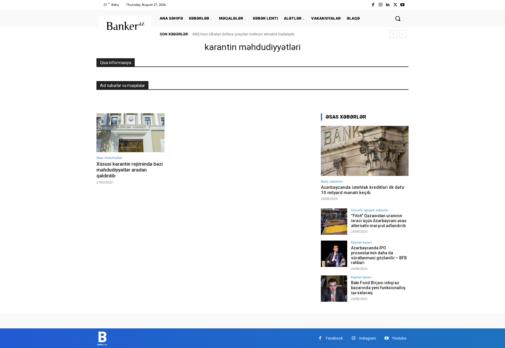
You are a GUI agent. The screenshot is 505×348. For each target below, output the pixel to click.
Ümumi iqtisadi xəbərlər (369, 210)
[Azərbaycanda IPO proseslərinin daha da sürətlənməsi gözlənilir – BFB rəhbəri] (334, 254)
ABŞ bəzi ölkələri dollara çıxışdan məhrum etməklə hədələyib (243, 34)
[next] (402, 34)
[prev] (393, 34)
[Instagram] (380, 4)
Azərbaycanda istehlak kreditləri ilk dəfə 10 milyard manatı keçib (362, 190)
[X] (395, 4)
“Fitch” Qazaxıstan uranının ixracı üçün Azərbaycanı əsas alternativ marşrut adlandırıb (379, 220)
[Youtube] (402, 4)
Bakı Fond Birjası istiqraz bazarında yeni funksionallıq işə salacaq (378, 287)
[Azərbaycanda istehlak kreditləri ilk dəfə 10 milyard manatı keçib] (365, 151)
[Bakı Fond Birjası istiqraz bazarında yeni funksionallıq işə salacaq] (334, 288)
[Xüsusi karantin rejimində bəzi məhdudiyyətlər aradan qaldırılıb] (130, 132)
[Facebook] (373, 4)
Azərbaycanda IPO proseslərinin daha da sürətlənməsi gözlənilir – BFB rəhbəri (379, 255)
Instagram (367, 338)
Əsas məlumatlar (109, 157)
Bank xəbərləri (332, 181)
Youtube (399, 338)
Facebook (334, 338)
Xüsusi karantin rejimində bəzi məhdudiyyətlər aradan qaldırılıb (129, 170)
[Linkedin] (387, 4)
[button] (397, 18)
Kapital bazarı (361, 242)
